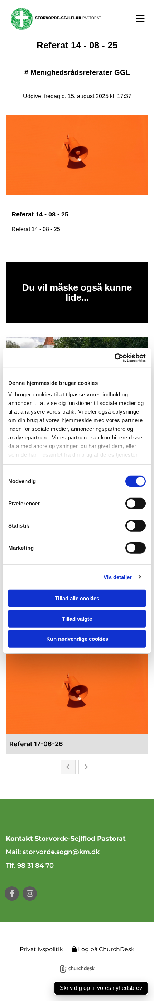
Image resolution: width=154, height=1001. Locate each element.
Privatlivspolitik (41, 949)
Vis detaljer (118, 577)
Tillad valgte (77, 618)
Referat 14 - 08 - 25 (35, 229)
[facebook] (12, 893)
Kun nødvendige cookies (77, 639)
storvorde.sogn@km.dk (62, 852)
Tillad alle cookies (77, 598)
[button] (135, 19)
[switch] (135, 503)
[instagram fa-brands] (30, 893)
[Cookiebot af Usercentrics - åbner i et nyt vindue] (114, 357)
